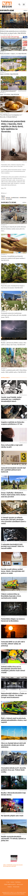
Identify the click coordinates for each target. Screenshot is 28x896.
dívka (3, 197)
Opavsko (8, 197)
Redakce (10, 886)
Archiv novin (20, 884)
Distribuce (17, 882)
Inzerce (12, 882)
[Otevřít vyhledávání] (19, 4)
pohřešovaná (15, 197)
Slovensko (9, 199)
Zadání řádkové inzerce (10, 884)
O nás (8, 882)
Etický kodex (16, 886)
